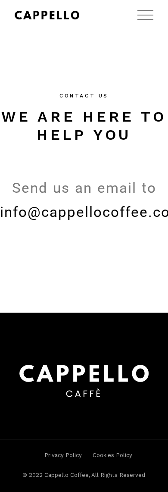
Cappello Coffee (66, 475)
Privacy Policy (63, 455)
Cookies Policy (112, 455)
